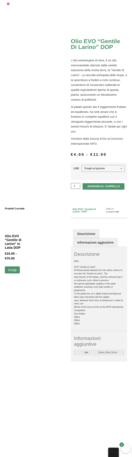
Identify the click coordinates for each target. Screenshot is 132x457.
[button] (128, 4)
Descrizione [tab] (86, 234)
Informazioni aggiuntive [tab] (95, 242)
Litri (76, 168)
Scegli (12, 270)
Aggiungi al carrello (103, 186)
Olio (117, 212)
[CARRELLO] (7, 5)
